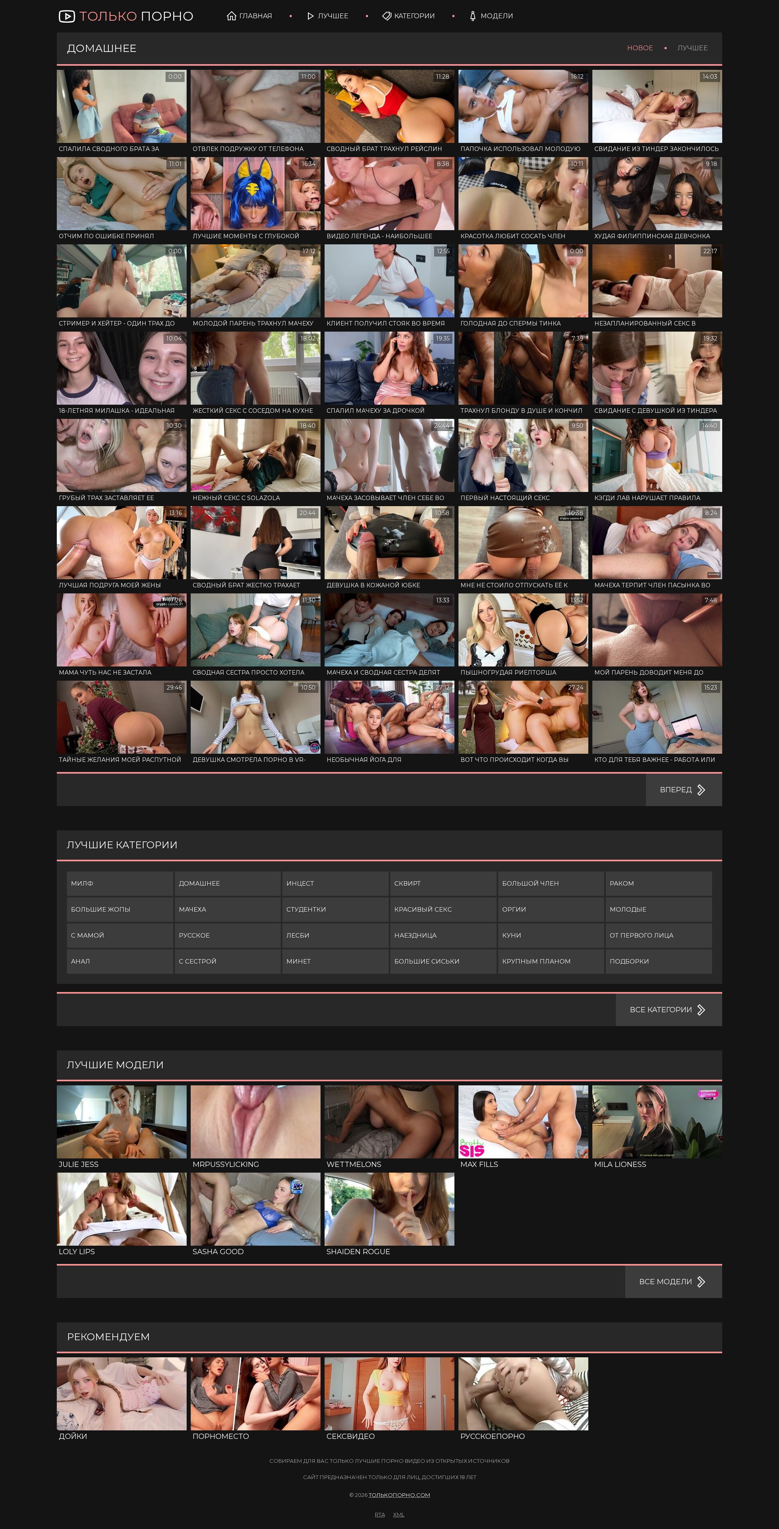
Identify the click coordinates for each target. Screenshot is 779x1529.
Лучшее (333, 16)
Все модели (665, 1281)
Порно (136, 16)
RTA (380, 1514)
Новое (640, 48)
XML (399, 1514)
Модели (497, 16)
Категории (414, 16)
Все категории (661, 1009)
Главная (255, 16)
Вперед (676, 789)
